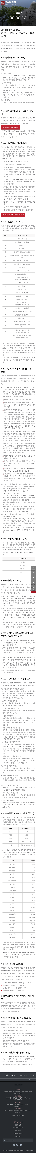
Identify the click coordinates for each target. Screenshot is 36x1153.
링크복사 (24, 18)
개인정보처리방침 (18, 1122)
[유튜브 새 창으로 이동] (17, 1145)
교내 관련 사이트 (9, 1140)
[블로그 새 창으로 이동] (14, 1144)
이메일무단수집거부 (18, 1128)
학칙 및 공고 (23, 1075)
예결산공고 (9, 1075)
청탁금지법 (18, 1136)
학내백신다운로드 (18, 1133)
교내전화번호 (18, 1130)
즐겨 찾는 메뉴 (18, 18)
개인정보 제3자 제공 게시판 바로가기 (13, 215)
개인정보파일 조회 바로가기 (10, 127)
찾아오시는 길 (17, 1125)
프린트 (12, 18)
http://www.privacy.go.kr (18, 131)
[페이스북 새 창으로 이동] (21, 1145)
